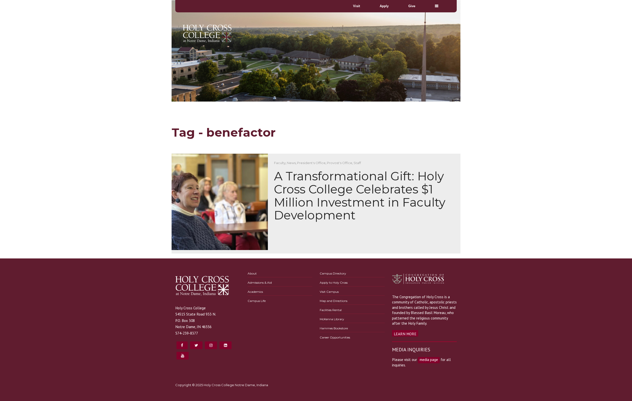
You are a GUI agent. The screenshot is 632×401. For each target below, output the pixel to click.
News (291, 163)
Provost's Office (339, 163)
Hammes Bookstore (334, 328)
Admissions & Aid (260, 282)
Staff (357, 163)
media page (429, 359)
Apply (384, 6)
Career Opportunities (335, 337)
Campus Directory (333, 273)
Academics (255, 292)
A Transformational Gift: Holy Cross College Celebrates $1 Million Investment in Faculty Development (359, 195)
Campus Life (257, 301)
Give (411, 6)
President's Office (311, 163)
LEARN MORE (405, 333)
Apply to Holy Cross (334, 282)
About (252, 273)
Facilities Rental (331, 310)
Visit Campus (329, 292)
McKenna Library (332, 319)
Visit (356, 6)
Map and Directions (333, 301)
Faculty (280, 163)
